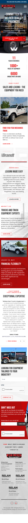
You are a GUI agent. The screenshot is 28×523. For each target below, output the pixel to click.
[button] (4, 123)
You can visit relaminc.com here (17, 1)
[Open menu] (25, 6)
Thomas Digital (22, 509)
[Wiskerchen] (8, 6)
